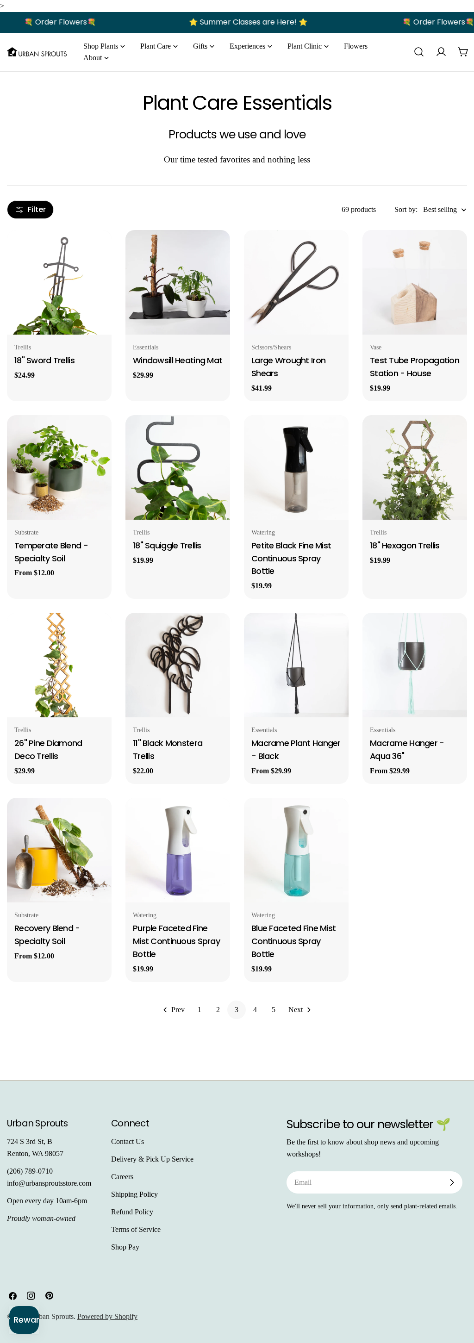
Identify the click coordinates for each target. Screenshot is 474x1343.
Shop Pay (125, 1247)
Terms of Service (136, 1229)
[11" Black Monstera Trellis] (177, 665)
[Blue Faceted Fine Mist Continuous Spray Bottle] (296, 850)
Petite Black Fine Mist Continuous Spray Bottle (291, 558)
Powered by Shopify (107, 1316)
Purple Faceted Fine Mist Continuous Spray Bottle (176, 941)
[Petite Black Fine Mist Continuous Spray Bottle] (296, 467)
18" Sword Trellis (44, 360)
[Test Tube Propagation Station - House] (414, 282)
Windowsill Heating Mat (177, 360)
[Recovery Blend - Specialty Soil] (59, 850)
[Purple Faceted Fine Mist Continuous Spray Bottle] (177, 850)
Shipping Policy (134, 1194)
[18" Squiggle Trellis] (177, 467)
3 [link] (236, 1009)
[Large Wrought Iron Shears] (296, 282)
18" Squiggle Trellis (167, 545)
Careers (122, 1177)
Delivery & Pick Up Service (152, 1159)
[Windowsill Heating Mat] (177, 282)
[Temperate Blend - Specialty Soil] (59, 467)
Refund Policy (132, 1212)
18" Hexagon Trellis (404, 545)
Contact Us (127, 1141)
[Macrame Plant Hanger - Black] (296, 665)
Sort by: (406, 209)
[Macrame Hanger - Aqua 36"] (414, 665)
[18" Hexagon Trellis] (414, 467)
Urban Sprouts (52, 1316)
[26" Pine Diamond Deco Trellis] (59, 665)
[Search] (419, 52)
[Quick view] (98, 250)
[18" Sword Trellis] (59, 282)
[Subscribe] (452, 1182)
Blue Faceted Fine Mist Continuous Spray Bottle (293, 941)
